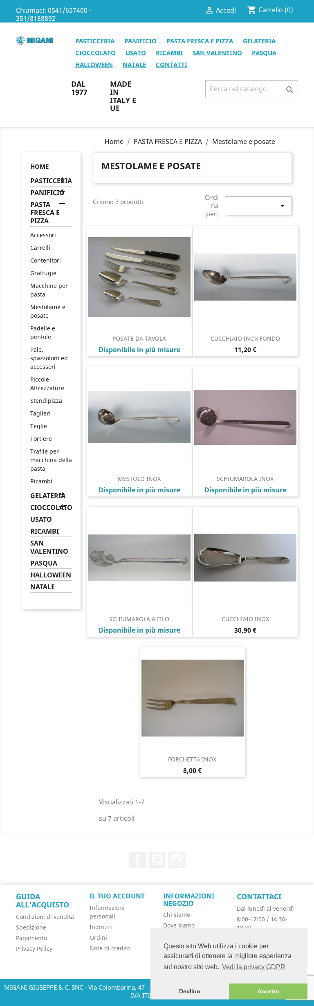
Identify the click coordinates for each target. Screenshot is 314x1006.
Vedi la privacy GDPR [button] (253, 966)
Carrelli (40, 248)
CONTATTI (171, 65)
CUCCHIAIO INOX (245, 619)
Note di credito (110, 948)
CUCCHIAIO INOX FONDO (245, 338)
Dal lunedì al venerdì (265, 908)
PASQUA (264, 53)
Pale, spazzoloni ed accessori (49, 358)
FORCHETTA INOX (192, 759)
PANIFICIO (140, 41)
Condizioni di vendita (45, 917)
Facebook (137, 860)
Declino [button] (189, 991)
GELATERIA (259, 41)
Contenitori (45, 260)
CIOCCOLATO (95, 53)
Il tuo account (117, 895)
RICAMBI (169, 53)
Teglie (38, 426)
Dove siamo (179, 925)
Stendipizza (46, 400)
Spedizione (31, 927)
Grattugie (43, 273)
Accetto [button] (268, 991)
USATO (136, 53)
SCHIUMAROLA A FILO (139, 619)
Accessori (43, 235)
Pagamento (31, 938)
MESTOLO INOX (139, 479)
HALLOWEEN (94, 65)
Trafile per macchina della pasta (51, 459)
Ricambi (41, 481)
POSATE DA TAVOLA (139, 338)
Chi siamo (176, 914)
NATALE (134, 65)
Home (39, 166)
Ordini (98, 937)
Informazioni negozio (188, 899)
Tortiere (41, 438)
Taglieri (40, 413)
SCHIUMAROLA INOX (245, 479)
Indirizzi (101, 927)
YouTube (157, 860)
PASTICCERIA (94, 41)
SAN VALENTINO (217, 53)
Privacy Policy (34, 948)
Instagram (176, 860)
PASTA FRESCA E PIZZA (199, 41)
